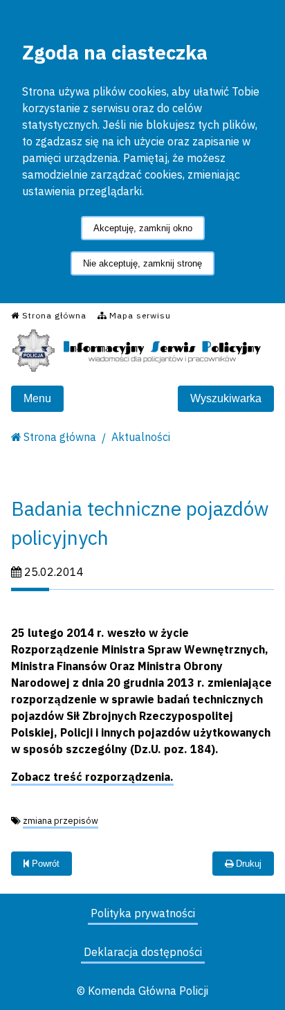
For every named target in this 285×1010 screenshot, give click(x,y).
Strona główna (60, 437)
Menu (37, 398)
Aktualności (140, 437)
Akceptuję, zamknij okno (142, 228)
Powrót (44, 863)
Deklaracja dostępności (143, 952)
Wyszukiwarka (225, 398)
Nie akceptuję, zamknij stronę (142, 263)
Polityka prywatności (143, 913)
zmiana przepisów (60, 821)
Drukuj (247, 863)
